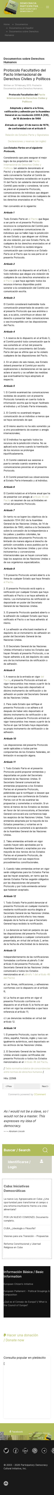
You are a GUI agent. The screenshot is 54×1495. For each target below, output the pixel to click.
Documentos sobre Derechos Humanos (23, 88)
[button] (49, 7)
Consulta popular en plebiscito (25, 1357)
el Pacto (33, 218)
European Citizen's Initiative (18, 1283)
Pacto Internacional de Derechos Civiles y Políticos (27, 98)
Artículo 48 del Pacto (35, 1061)
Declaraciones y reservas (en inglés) (27, 141)
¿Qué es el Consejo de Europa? (20, 1301)
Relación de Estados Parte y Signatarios (27, 134)
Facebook (17, 1431)
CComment (40, 1094)
